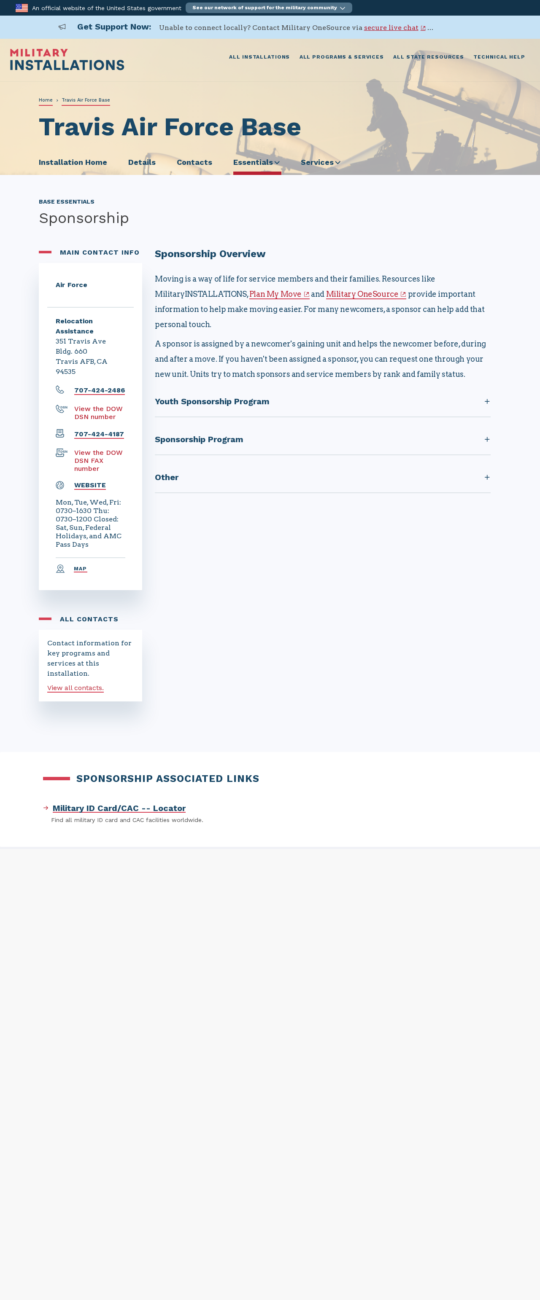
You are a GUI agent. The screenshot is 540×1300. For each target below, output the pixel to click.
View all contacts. (75, 688)
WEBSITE (90, 485)
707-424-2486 (99, 390)
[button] (269, 8)
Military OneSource (362, 294)
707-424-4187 (99, 434)
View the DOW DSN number (98, 413)
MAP (80, 569)
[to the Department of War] (22, 7)
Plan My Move (275, 294)
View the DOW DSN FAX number (98, 461)
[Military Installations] (67, 68)
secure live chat (391, 28)
